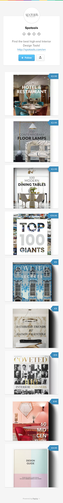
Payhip (35, 499)
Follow (28, 57)
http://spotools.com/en (31, 49)
